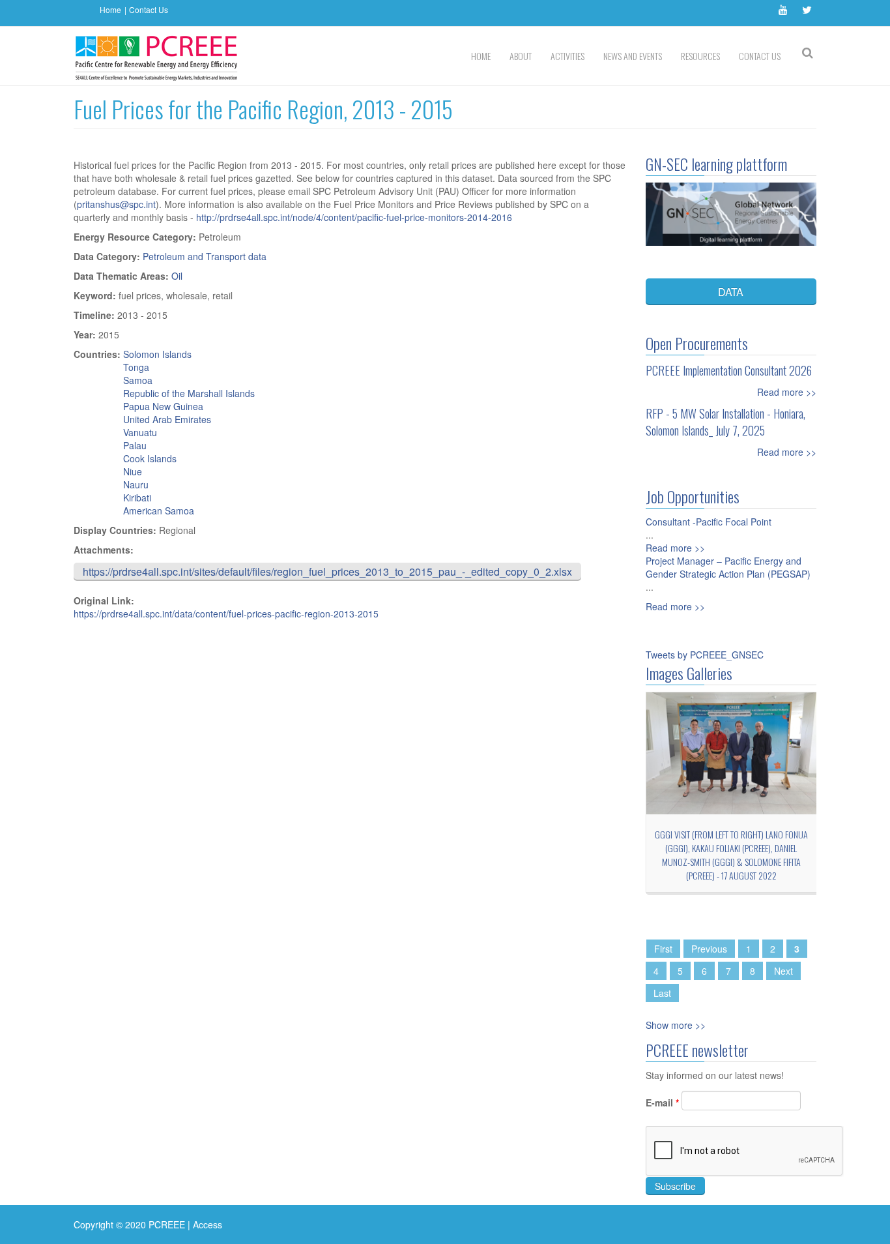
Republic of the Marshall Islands (189, 393)
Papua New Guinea (163, 406)
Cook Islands (150, 458)
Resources (700, 56)
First (663, 948)
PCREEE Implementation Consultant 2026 (729, 370)
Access (207, 1224)
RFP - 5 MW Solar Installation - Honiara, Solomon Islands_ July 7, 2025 (725, 422)
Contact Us (148, 9)
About (521, 56)
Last (662, 993)
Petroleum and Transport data (204, 256)
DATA (730, 291)
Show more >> (676, 1024)
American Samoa (158, 510)
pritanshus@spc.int (116, 204)
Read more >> (786, 391)
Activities (567, 56)
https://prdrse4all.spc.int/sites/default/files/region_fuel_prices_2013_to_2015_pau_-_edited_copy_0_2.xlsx (327, 571)
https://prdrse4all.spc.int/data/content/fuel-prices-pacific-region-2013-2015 (226, 613)
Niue (132, 471)
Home (110, 9)
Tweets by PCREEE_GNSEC (705, 654)
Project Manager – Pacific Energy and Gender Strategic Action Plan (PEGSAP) (728, 567)
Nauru (136, 484)
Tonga (136, 367)
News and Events (632, 56)
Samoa (137, 380)
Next (783, 970)
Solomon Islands (157, 354)
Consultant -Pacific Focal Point (708, 521)
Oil (176, 275)
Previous (709, 948)
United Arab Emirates (167, 419)
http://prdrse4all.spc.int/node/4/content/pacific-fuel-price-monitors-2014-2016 (355, 217)
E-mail (662, 1102)
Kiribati (137, 497)
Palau (135, 445)
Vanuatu (140, 432)
